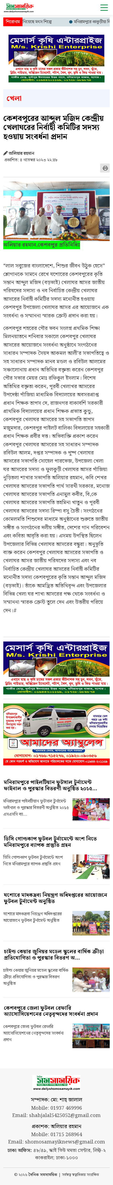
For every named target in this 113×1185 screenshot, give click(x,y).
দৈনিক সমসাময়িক (43, 1175)
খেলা (14, 98)
